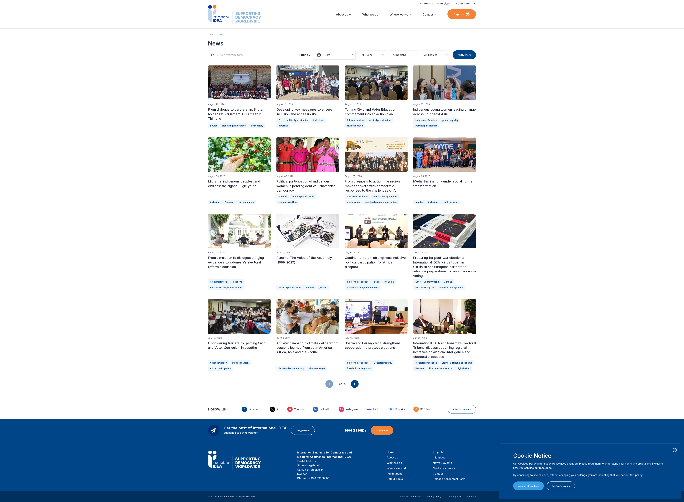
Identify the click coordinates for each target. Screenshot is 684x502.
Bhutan (213, 125)
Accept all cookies (528, 486)
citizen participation (220, 368)
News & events (442, 463)
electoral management (451, 287)
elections (237, 281)
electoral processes (358, 281)
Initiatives (439, 457)
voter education (218, 362)
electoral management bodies (381, 202)
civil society (257, 125)
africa (376, 281)
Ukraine (448, 281)
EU (280, 120)
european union (240, 362)
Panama (228, 202)
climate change (317, 368)
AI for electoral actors (440, 368)
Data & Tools (395, 479)
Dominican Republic (357, 196)
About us (342, 14)
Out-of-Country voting (427, 281)
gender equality (450, 120)
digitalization (353, 202)
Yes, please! (303, 430)
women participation (303, 196)
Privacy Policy (551, 463)
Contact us (382, 430)
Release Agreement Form (449, 479)
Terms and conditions (409, 496)
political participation (297, 120)
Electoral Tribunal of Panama (457, 362)
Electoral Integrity (424, 287)
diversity (283, 125)
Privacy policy (434, 496)
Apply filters (464, 54)
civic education (355, 125)
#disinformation (355, 120)
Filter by (304, 55)
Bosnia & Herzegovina (358, 368)
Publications (394, 473)
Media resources (444, 468)
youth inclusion (450, 202)
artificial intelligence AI (385, 196)
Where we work (400, 14)
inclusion (318, 120)
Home (210, 34)
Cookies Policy (527, 463)
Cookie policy (454, 496)
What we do (370, 14)
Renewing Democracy (234, 125)
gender (419, 202)
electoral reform (218, 281)
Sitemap (471, 496)
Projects (438, 452)
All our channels (462, 409)
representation (246, 202)
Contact (428, 14)
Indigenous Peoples (426, 120)
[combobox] (393, 54)
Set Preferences (561, 486)
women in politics (288, 202)
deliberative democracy (291, 368)
